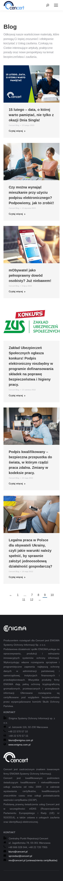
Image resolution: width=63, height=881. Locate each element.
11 (23, 599)
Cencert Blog (14, 125)
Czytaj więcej (16, 131)
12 (31, 599)
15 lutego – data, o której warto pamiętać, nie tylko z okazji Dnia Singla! (31, 115)
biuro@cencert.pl (18, 851)
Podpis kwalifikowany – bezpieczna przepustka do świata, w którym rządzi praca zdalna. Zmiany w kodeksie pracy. (30, 462)
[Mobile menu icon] (55, 5)
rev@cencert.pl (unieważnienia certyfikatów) (33, 860)
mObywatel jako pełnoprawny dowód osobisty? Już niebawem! (30, 275)
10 (52, 594)
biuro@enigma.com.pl (21, 740)
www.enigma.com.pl (19, 744)
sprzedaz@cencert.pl (20, 856)
